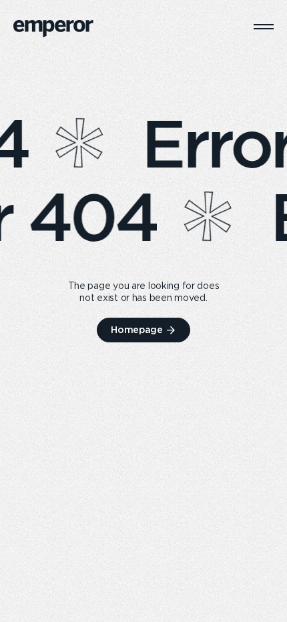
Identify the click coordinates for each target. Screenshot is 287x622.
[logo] (53, 28)
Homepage (137, 329)
